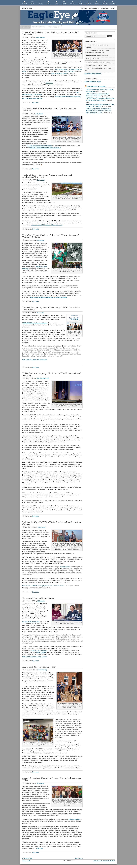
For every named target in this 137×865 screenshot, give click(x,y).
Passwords (88, 3)
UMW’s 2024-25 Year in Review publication (34, 323)
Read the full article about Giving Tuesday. (34, 656)
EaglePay (80, 3)
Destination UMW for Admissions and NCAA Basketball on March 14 (49, 109)
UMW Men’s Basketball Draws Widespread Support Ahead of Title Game (50, 33)
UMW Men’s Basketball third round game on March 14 (45, 147)
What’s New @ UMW (54, 27)
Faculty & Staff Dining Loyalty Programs (96, 65)
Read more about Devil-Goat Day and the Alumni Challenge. (48, 297)
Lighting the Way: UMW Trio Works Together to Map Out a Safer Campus (51, 523)
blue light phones (65, 566)
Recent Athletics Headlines (96, 86)
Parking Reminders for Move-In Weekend (97, 55)
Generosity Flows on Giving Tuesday (38, 597)
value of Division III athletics (59, 73)
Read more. (39, 848)
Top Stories (25, 27)
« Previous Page (27, 858)
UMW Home (84, 8)
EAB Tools (104, 3)
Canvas (40, 3)
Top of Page (26, 860)
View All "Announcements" (93, 73)
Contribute (105, 8)
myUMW (24, 3)
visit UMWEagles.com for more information (39, 145)
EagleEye (70, 18)
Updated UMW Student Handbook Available (98, 62)
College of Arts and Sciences (39, 650)
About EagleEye (94, 8)
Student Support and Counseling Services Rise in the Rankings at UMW (51, 779)
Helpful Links (112, 3)
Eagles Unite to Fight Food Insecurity (39, 666)
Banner (32, 3)
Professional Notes (38, 27)
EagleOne (64, 3)
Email (48, 3)
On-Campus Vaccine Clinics (93, 59)
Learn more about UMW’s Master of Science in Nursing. (47, 225)
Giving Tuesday (41, 652)
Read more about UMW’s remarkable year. (34, 359)
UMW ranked (49, 83)
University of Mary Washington (104, 860)
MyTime (72, 3)
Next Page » (79, 858)
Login (112, 8)
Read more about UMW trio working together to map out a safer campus (43, 586)
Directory (96, 3)
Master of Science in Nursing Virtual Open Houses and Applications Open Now (47, 175)
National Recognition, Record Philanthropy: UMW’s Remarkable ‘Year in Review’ (51, 308)
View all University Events (93, 81)
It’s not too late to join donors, (31, 621)
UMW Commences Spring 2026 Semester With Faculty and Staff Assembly (51, 374)
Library (56, 3)
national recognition (74, 819)
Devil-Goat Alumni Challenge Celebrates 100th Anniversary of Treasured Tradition (50, 236)
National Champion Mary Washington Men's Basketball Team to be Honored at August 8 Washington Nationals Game (98, 110)
